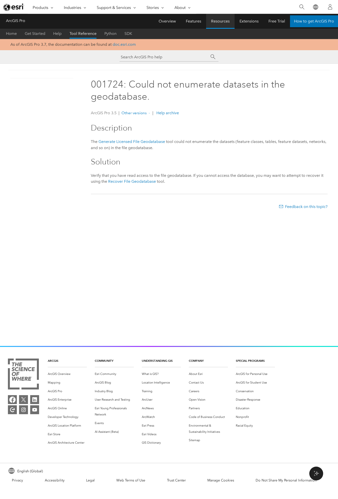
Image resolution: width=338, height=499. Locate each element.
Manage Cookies (220, 480)
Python (110, 33)
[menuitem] (67, 374)
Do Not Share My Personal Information (286, 480)
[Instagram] (23, 409)
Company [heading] (196, 361)
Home (11, 33)
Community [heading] (104, 361)
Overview (167, 21)
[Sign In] (330, 7)
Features (193, 21)
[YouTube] (34, 409)
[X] (23, 399)
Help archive (167, 113)
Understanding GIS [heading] (157, 361)
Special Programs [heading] (250, 361)
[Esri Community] (12, 409)
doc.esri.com (124, 44)
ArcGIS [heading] (53, 361)
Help (57, 33)
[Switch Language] (315, 7)
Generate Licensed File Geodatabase (131, 141)
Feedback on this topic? (306, 206)
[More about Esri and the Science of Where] (23, 375)
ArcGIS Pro (15, 20)
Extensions (249, 21)
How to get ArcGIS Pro (314, 21)
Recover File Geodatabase (132, 181)
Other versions (134, 113)
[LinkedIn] (34, 399)
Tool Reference (83, 33)
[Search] (302, 7)
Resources (220, 21)
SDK (128, 33)
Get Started (35, 33)
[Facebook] (12, 399)
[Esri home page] (13, 7)
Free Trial (276, 21)
